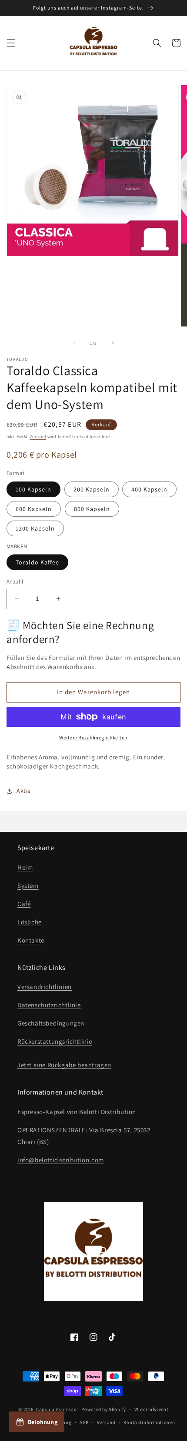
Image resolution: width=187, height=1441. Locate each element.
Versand (38, 436)
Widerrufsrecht (151, 1409)
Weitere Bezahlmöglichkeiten (93, 737)
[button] (10, 43)
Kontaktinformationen (149, 1422)
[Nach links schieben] (74, 343)
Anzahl (15, 581)
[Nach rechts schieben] (112, 343)
